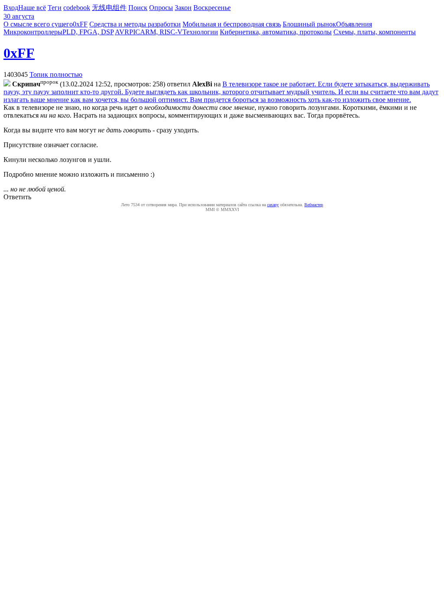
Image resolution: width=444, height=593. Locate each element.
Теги (55, 7)
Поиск (137, 7)
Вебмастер (313, 204)
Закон (183, 7)
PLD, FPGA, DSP (88, 32)
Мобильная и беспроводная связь (232, 24)
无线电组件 (109, 7)
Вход (10, 7)
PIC (134, 32)
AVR (122, 32)
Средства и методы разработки (135, 24)
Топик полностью (55, 74)
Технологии (200, 32)
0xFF (80, 24)
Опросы (161, 7)
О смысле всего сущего (38, 24)
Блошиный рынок (309, 24)
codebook (76, 7)
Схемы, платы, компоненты (374, 32)
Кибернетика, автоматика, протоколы (276, 32)
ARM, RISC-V (161, 32)
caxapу (273, 204)
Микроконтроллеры (32, 32)
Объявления (354, 24)
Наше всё (32, 7)
